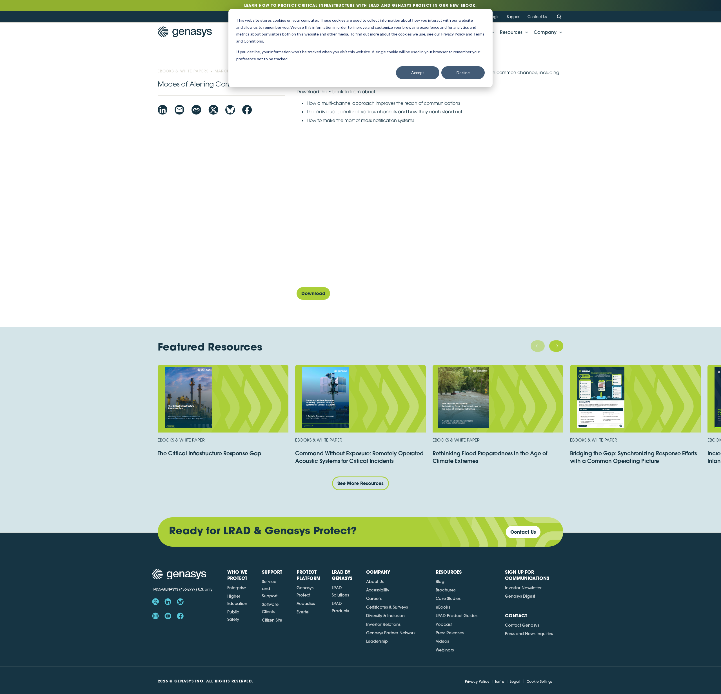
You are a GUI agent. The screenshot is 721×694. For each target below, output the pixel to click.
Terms (499, 681)
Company (545, 32)
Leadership (377, 641)
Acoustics (306, 603)
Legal (515, 681)
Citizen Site (272, 620)
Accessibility (377, 590)
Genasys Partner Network (391, 632)
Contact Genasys (522, 625)
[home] (185, 32)
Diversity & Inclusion (385, 615)
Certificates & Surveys (387, 607)
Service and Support (269, 588)
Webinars (445, 650)
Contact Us (537, 16)
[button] (512, 32)
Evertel (303, 612)
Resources (511, 32)
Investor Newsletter (523, 587)
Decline (463, 72)
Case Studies (448, 598)
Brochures (445, 590)
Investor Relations (383, 624)
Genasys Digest (520, 596)
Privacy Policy (477, 681)
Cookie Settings (539, 681)
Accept (417, 72)
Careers (374, 598)
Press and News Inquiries (529, 633)
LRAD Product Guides (456, 615)
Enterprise (236, 587)
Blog (440, 581)
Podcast (444, 624)
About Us (375, 581)
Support (513, 16)
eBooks (443, 607)
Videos (442, 641)
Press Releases (450, 632)
